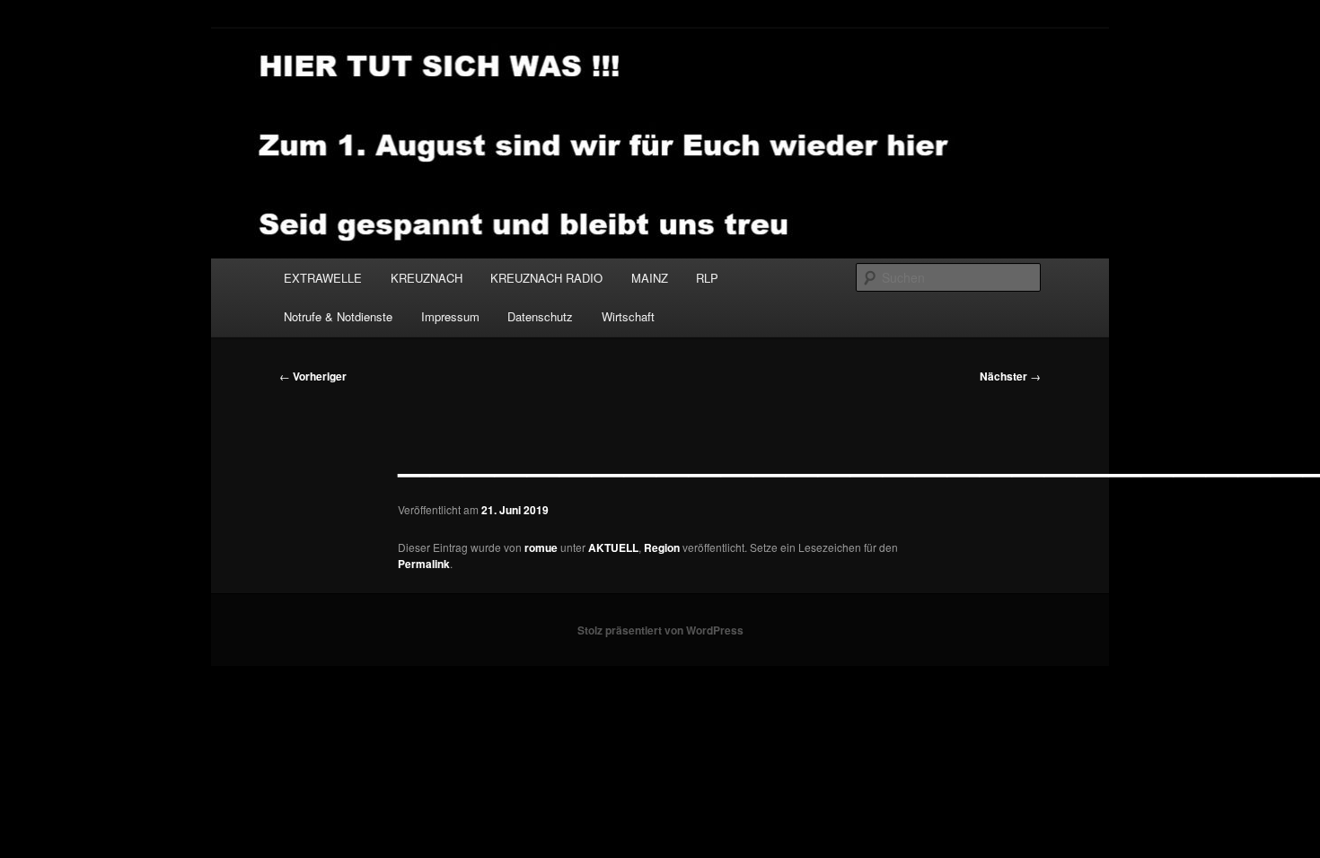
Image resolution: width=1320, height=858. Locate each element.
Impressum (450, 316)
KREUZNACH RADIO (546, 277)
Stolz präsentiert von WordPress (660, 630)
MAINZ (649, 277)
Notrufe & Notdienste (338, 316)
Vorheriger (313, 376)
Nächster (1010, 376)
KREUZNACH (426, 277)
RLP (707, 277)
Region (662, 547)
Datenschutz (540, 316)
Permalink (424, 564)
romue (541, 547)
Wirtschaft (628, 316)
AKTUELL (613, 547)
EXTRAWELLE (323, 277)
